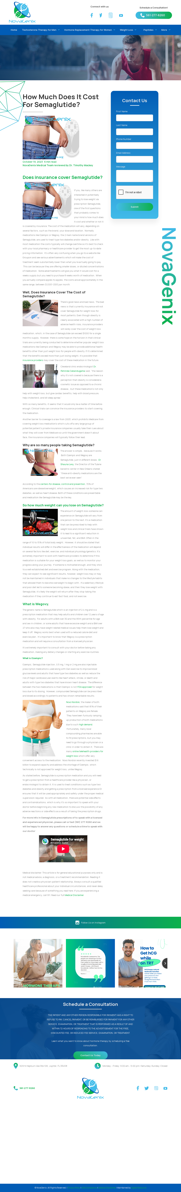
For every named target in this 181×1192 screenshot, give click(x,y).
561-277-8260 (155, 15)
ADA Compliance (89, 1187)
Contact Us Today (90, 1055)
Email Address (123, 152)
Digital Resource (138, 1187)
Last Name (121, 125)
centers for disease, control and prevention (62, 484)
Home (14, 29)
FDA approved (84, 686)
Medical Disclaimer (74, 895)
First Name (121, 111)
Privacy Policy (74, 1187)
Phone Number (123, 139)
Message (120, 166)
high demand (85, 724)
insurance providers (33, 360)
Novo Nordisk (73, 702)
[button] (40, 30)
